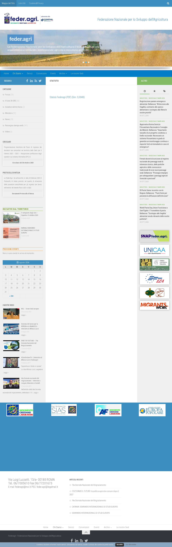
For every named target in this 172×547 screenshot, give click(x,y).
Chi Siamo (17, 73)
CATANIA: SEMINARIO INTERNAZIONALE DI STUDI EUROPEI (95, 507)
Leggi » (23, 315)
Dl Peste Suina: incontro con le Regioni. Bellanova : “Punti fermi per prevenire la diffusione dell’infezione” (154, 193)
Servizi (30, 73)
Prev (4, 49)
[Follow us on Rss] (35, 80)
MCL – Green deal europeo (30, 309)
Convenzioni (41, 73)
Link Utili (21, 3)
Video (7, 131)
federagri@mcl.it (23, 486)
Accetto (120, 545)
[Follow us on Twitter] (40, 80)
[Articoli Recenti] (145, 91)
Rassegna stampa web (14, 125)
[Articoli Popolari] (154, 91)
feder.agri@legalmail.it (47, 486)
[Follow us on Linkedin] (31, 80)
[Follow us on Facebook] (27, 80)
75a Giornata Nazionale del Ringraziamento (89, 485)
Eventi (53, 73)
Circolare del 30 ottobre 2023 (22, 163)
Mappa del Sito (8, 3)
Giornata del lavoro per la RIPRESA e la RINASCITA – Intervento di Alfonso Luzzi (30, 326)
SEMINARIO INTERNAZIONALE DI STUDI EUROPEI (91, 513)
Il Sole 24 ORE (10, 101)
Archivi (62, 73)
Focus (7, 94)
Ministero (9, 113)
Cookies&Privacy (36, 3)
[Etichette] (164, 91)
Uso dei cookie (131, 545)
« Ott (11, 296)
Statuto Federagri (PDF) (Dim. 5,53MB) (67, 97)
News (7, 119)
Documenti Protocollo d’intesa (23, 194)
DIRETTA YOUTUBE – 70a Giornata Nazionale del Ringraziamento (29, 343)
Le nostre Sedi (77, 73)
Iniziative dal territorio (13, 107)
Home (6, 73)
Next (168, 49)
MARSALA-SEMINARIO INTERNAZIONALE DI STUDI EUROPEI (30, 230)
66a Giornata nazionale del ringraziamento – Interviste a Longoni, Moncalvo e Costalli (30, 380)
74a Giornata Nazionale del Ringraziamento (89, 500)
